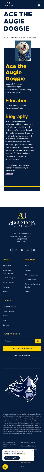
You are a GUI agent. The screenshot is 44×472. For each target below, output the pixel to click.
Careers (6, 325)
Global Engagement (10, 278)
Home (6, 37)
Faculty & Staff (8, 311)
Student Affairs (8, 282)
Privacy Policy (25, 462)
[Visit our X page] (22, 250)
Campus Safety (30, 279)
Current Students (9, 307)
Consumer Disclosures (28, 446)
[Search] (38, 341)
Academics (7, 266)
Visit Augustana (22, 355)
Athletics (6, 287)
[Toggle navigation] (39, 5)
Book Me (9, 173)
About (5, 292)
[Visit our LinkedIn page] (28, 250)
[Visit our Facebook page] (10, 250)
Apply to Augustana (22, 348)
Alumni (5, 316)
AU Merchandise (31, 275)
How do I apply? (11, 458)
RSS (22, 466)
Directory (13, 37)
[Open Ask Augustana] (5, 467)
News (27, 266)
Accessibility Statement (29, 442)
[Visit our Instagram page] (16, 250)
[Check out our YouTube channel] (34, 250)
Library (27, 292)
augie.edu (15, 334)
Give (4, 320)
